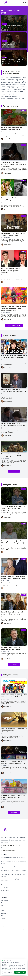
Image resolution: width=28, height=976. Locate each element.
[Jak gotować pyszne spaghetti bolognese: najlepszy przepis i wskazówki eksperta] (14, 117)
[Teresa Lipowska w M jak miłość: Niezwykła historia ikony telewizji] (14, 530)
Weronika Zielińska (8, 401)
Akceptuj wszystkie (20, 972)
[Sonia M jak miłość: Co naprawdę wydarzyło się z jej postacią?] (14, 601)
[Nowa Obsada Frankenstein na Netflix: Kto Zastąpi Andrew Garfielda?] (14, 258)
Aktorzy (3, 915)
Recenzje (3, 902)
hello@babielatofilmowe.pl (9, 850)
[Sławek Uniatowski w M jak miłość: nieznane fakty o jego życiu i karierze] (14, 566)
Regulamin (4, 926)
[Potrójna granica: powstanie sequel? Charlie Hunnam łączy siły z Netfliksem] (14, 23)
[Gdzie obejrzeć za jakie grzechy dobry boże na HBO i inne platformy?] (14, 685)
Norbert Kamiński (7, 435)
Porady (3, 918)
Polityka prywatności (21, 926)
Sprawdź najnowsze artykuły (14, 325)
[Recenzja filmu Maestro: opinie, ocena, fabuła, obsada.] (14, 187)
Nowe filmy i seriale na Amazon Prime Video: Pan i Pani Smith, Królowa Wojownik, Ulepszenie (12, 61)
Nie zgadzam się (8, 972)
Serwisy (3, 910)
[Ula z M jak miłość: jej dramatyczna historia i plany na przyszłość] (14, 496)
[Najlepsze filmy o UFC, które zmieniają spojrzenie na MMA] (14, 446)
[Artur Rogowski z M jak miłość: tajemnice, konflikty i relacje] (14, 637)
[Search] (25, 3)
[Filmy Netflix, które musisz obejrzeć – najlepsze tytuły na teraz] (14, 223)
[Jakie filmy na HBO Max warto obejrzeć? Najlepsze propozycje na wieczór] (14, 752)
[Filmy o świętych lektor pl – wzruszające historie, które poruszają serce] (14, 380)
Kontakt (5, 929)
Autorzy (3, 885)
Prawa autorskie (12, 926)
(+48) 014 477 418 (7, 848)
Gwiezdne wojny (5, 900)
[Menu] (23, 2)
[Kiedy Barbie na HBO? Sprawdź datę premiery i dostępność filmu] (14, 786)
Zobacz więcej (14, 471)
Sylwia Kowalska (7, 367)
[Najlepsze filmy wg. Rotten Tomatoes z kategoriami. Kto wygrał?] (14, 40)
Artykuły (4, 854)
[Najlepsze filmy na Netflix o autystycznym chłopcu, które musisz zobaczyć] (14, 414)
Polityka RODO (11, 929)
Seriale (2, 908)
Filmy (2, 905)
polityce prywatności (6, 969)
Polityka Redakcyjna (20, 929)
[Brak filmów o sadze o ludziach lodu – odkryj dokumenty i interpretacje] (14, 346)
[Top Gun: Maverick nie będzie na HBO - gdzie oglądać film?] (14, 719)
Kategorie (4, 897)
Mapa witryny (14, 931)
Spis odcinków (4, 913)
